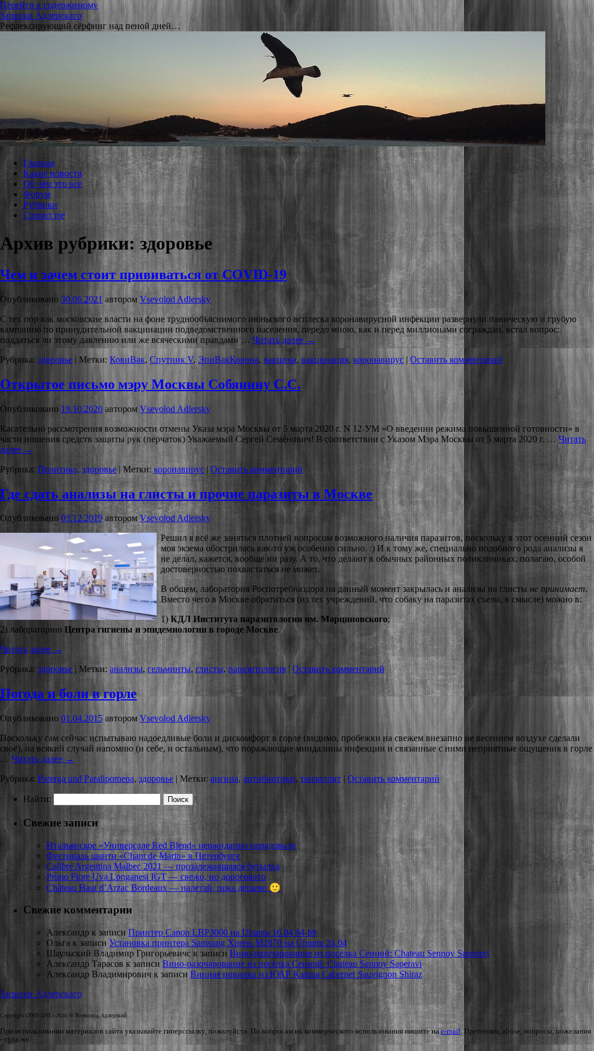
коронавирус (378, 359)
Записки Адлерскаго (41, 15)
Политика (57, 469)
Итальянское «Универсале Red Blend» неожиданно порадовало (171, 845)
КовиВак (127, 359)
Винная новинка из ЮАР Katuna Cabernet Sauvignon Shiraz (306, 974)
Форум (36, 194)
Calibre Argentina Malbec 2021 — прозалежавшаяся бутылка (163, 866)
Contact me (44, 215)
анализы (126, 669)
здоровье (55, 359)
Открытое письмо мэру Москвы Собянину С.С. (150, 384)
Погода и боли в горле (68, 693)
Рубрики (40, 205)
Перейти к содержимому (49, 5)
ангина (224, 778)
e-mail (451, 1031)
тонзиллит (320, 778)
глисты (209, 669)
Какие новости (52, 173)
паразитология (257, 669)
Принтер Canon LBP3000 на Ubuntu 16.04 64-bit (222, 932)
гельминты (169, 669)
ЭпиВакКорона (228, 359)
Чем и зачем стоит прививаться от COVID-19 (143, 274)
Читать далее (283, 340)
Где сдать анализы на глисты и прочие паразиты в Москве (186, 493)
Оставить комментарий (456, 359)
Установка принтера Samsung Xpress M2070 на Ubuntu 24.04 (228, 943)
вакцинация (325, 359)
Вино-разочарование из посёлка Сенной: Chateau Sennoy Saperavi (359, 953)
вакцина (279, 359)
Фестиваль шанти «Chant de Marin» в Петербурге (143, 856)
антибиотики (269, 778)
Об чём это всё (52, 184)
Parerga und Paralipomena (86, 778)
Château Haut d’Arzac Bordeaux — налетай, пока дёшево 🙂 (163, 888)
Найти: (37, 799)
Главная (39, 163)
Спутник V (171, 359)
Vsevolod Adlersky (175, 299)
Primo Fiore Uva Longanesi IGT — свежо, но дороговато (156, 877)
